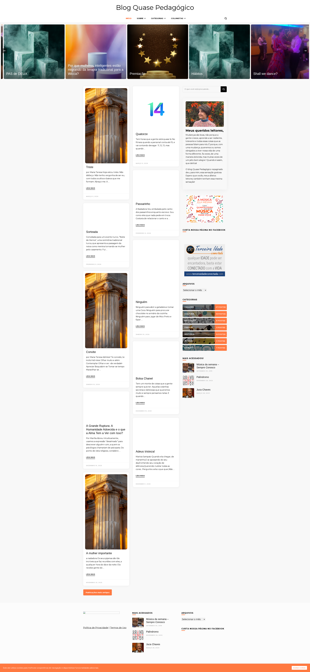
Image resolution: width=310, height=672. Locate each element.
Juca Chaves (203, 389)
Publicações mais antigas (97, 592)
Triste (89, 167)
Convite (91, 352)
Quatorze (142, 134)
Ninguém (141, 302)
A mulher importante (99, 553)
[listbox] (155, 51)
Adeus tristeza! (145, 451)
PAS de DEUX (13, 74)
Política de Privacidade (95, 627)
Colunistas (177, 18)
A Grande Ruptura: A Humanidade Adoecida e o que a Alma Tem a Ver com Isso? (105, 429)
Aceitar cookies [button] (299, 668)
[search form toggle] (226, 18)
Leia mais (90, 188)
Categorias (157, 18)
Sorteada (92, 231)
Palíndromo (203, 377)
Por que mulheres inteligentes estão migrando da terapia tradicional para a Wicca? (93, 70)
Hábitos (194, 74)
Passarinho (143, 203)
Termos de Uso (118, 627)
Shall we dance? (263, 74)
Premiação (135, 74)
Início (129, 18)
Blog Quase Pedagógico (155, 8)
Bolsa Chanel (144, 378)
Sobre (140, 18)
